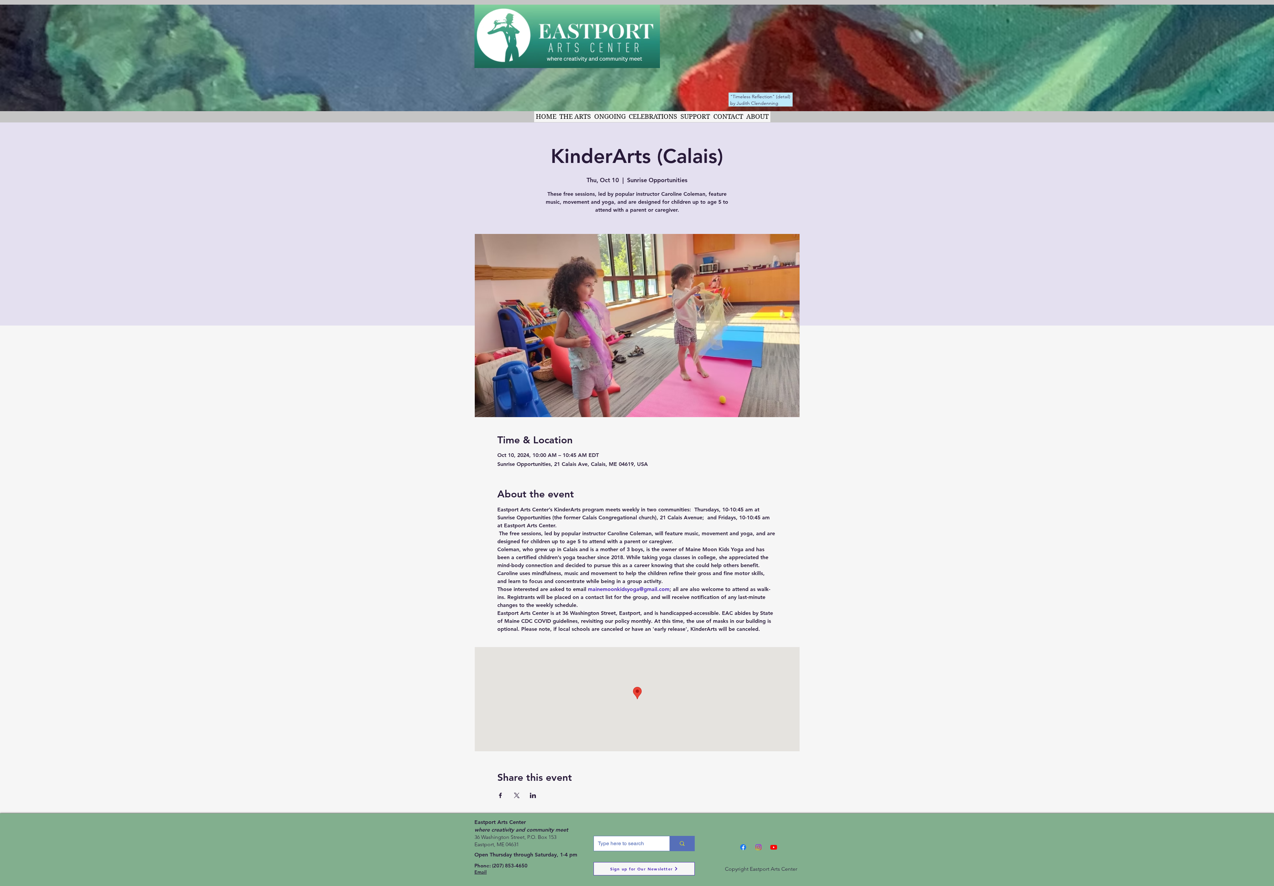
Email (480, 872)
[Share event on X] (517, 795)
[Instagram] (758, 847)
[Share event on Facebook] (500, 795)
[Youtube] (774, 847)
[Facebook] (743, 847)
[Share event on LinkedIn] (533, 795)
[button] (575, 116)
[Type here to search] (682, 843)
